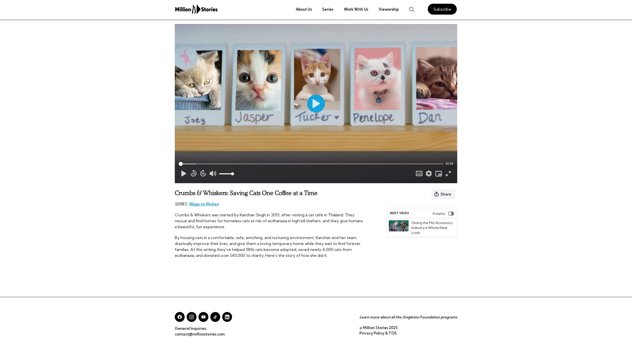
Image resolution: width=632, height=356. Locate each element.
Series (327, 9)
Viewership (389, 9)
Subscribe (442, 9)
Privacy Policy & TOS (378, 333)
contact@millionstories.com (200, 334)
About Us (304, 9)
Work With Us (356, 9)
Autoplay (439, 213)
